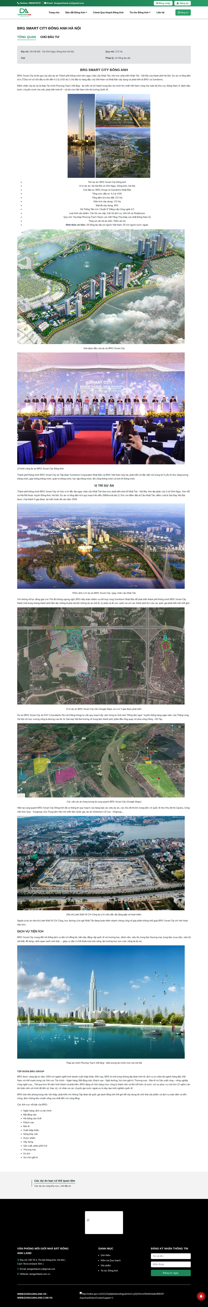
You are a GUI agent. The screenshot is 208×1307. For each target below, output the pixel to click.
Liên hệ (160, 12)
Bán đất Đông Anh (75, 12)
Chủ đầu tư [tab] (49, 37)
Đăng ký (184, 3)
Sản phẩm (106, 1265)
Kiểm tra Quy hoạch (111, 1260)
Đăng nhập (164, 3)
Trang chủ (54, 12)
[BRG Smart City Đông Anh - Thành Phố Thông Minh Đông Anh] (28, 12)
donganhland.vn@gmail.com (41, 1269)
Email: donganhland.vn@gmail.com (65, 3)
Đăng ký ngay (171, 1273)
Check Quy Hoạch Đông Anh (108, 12)
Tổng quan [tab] (26, 37)
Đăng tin (184, 12)
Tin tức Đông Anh (139, 12)
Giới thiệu (105, 1255)
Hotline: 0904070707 (30, 3)
